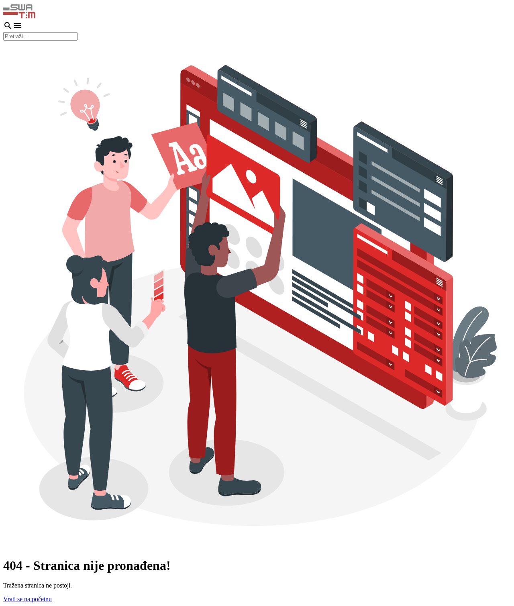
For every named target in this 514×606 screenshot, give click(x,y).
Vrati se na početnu (27, 599)
